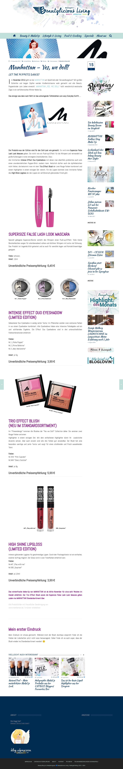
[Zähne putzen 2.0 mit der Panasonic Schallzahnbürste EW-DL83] (109, 203)
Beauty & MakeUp (29, 36)
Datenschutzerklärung (42, 761)
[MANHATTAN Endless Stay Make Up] (109, 138)
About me (101, 36)
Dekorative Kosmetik (64, 61)
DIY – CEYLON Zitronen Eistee (95, 253)
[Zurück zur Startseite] (14, 36)
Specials (88, 36)
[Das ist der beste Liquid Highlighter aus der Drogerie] (73, 667)
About (54, 761)
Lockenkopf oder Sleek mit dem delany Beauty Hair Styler (95, 154)
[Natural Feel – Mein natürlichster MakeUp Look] (20, 667)
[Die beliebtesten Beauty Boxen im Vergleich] (109, 124)
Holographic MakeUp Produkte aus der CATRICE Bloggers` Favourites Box (45, 685)
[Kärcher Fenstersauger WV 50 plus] (109, 190)
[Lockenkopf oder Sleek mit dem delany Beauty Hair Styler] (109, 151)
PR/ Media (69, 761)
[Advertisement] (61, 24)
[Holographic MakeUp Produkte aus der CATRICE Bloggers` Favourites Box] (47, 667)
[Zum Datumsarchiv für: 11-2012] (91, 66)
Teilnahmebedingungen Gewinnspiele (86, 761)
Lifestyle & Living (51, 36)
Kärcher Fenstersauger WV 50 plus (94, 191)
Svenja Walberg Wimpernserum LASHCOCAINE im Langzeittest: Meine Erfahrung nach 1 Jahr (98, 333)
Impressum (28, 761)
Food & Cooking (72, 36)
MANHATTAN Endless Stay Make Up (95, 139)
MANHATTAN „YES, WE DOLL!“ (48, 86)
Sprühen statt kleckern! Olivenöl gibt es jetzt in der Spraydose (98, 267)
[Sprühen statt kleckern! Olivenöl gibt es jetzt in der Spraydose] (109, 264)
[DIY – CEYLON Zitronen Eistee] (109, 254)
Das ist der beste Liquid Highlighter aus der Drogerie (72, 683)
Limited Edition (27, 61)
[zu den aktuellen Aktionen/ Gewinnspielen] (101, 350)
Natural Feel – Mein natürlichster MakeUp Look (19, 683)
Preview (44, 61)
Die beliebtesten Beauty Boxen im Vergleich (95, 125)
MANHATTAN (39, 80)
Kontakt (61, 761)
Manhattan (37, 61)
